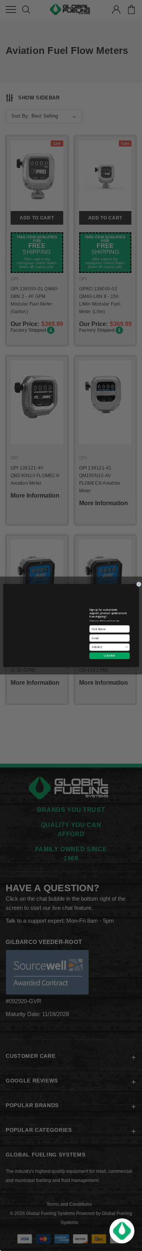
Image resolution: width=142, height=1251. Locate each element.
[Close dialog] (139, 584)
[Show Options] (126, 647)
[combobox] (108, 647)
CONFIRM (109, 655)
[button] (121, 1230)
